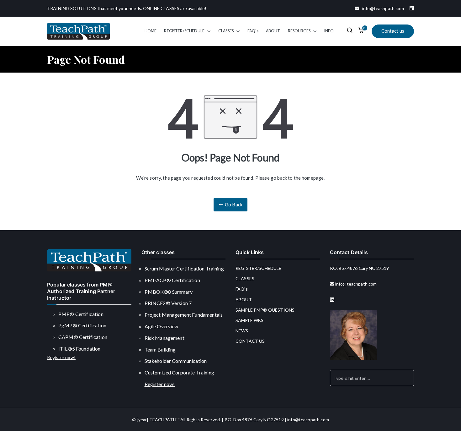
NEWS (242, 330)
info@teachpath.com (381, 8)
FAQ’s (252, 31)
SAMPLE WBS (250, 320)
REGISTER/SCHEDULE (184, 31)
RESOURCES (299, 31)
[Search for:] (372, 378)
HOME (151, 31)
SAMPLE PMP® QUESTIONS (265, 310)
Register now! (61, 357)
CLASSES (226, 31)
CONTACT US (250, 341)
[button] (207, 31)
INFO (329, 31)
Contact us (393, 31)
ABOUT (273, 31)
